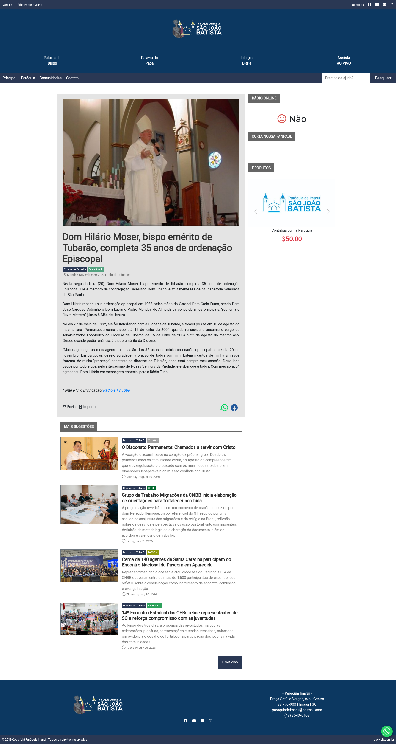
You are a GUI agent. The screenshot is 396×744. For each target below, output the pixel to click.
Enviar (71, 407)
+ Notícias (230, 662)
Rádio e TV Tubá (116, 390)
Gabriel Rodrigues (118, 274)
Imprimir (89, 407)
